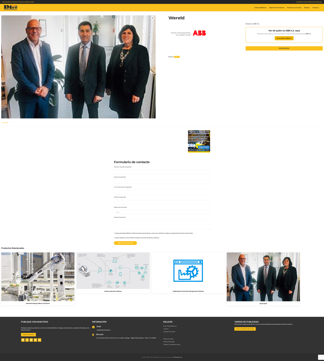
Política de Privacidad (169, 341)
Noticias (306, 7)
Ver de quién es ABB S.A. (284, 38)
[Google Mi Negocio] (35, 340)
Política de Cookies (168, 339)
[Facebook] (27, 340)
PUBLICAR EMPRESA (28, 334)
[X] (31, 340)
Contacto (315, 7)
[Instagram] (39, 340)
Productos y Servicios (294, 7)
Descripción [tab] (5, 122)
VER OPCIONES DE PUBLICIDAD (245, 329)
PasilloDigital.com (177, 357)
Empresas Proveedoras (276, 7)
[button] (152, 18)
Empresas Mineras (260, 7)
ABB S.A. (256, 24)
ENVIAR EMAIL (284, 48)
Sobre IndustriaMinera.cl (170, 326)
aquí (320, 2)
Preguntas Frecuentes (169, 331)
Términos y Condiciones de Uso (171, 344)
